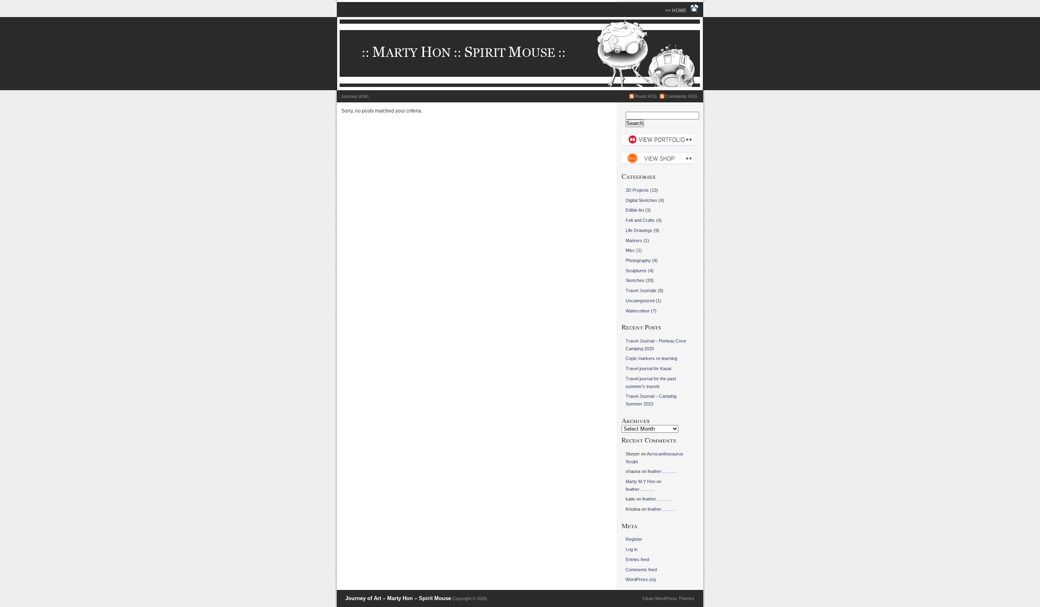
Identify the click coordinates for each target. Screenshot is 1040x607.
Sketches (635, 280)
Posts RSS (645, 96)
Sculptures (636, 270)
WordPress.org (641, 579)
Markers (634, 240)
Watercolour (638, 310)
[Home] (520, 53)
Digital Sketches (641, 200)
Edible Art (635, 210)
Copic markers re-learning (651, 358)
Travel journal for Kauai (648, 368)
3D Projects (637, 190)
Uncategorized (640, 300)
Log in (631, 549)
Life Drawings (639, 230)
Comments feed (641, 569)
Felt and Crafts (640, 220)
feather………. (662, 471)
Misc (630, 250)
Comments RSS (681, 96)
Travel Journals (641, 290)
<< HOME (677, 10)
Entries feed (637, 559)
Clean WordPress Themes (668, 598)
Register (634, 539)
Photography (638, 260)
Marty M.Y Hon (640, 481)
